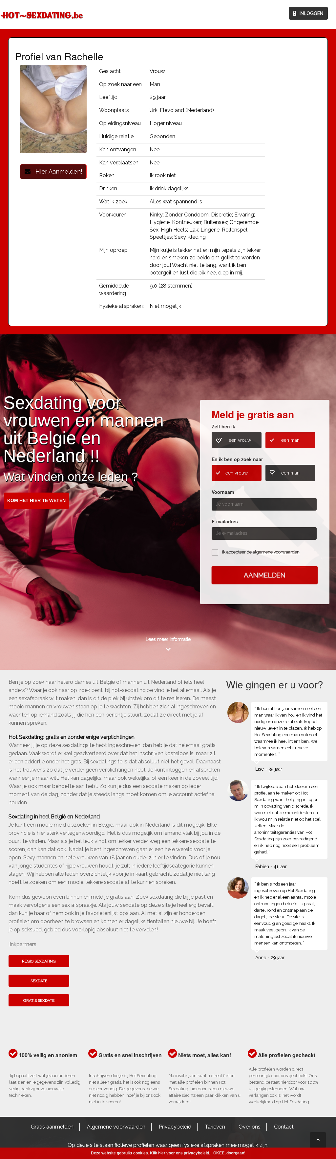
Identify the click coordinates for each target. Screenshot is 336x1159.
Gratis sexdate (38, 1000)
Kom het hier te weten (36, 500)
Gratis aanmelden (52, 1127)
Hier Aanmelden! (56, 171)
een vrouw (240, 440)
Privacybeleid (175, 1127)
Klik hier (157, 1153)
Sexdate (39, 981)
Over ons (250, 1127)
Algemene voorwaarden (116, 1127)
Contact (284, 1127)
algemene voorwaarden (276, 552)
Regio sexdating (39, 961)
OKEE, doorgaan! (229, 1153)
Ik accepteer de (261, 552)
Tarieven (215, 1127)
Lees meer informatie (168, 639)
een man (290, 440)
